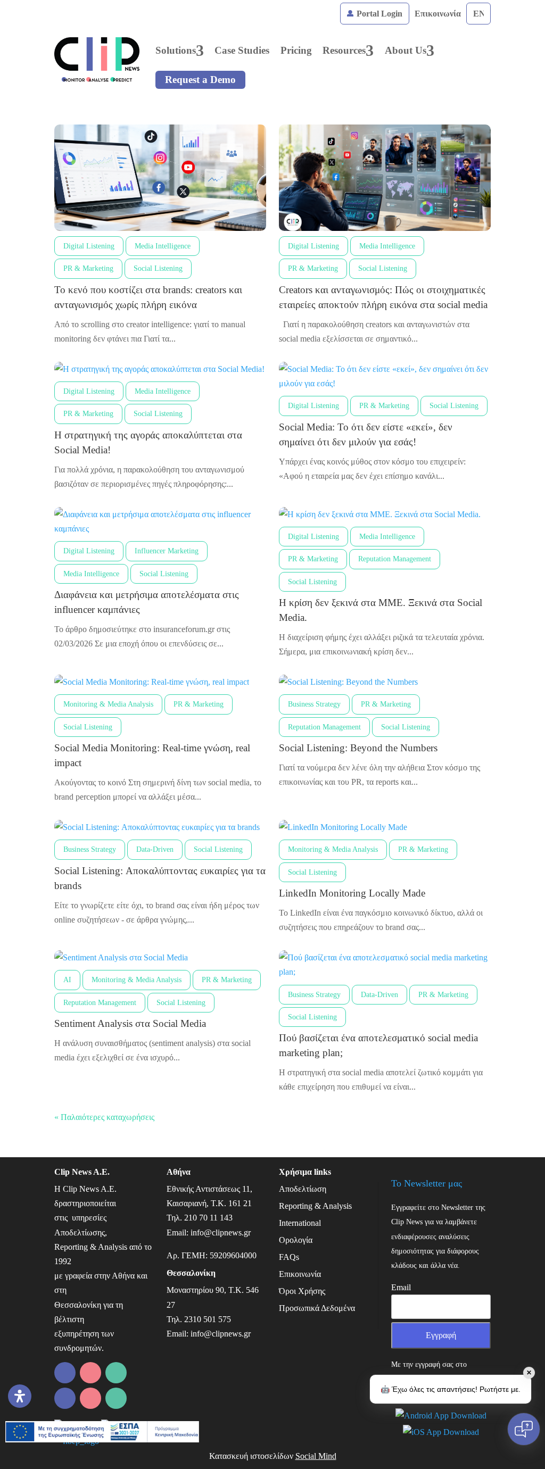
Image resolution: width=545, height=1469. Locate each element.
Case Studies (241, 50)
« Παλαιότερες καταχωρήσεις (104, 1117)
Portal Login (378, 13)
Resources (344, 50)
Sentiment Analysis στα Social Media (130, 1023)
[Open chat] (524, 1429)
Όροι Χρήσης (302, 1291)
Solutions (175, 50)
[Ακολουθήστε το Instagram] (116, 1372)
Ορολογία (295, 1239)
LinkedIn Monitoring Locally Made (352, 893)
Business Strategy (314, 704)
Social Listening (158, 268)
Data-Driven (155, 849)
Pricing (296, 50)
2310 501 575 (207, 1319)
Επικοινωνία (438, 13)
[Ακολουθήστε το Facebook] (90, 1372)
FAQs (289, 1256)
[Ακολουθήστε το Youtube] (116, 1398)
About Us (405, 50)
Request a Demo (200, 79)
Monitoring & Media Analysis (108, 704)
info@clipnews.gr (221, 1232)
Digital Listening (88, 246)
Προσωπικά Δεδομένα (317, 1308)
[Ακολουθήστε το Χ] (65, 1398)
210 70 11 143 (208, 1217)
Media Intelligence (163, 246)
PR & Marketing (88, 268)
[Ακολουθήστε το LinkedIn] (65, 1372)
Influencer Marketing (167, 551)
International (300, 1222)
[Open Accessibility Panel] (19, 1396)
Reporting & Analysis (315, 1205)
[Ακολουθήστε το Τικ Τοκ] (90, 1398)
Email (401, 1287)
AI (67, 980)
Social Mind (315, 1455)
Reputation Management (394, 559)
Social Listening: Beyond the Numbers (358, 747)
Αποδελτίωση (302, 1188)
